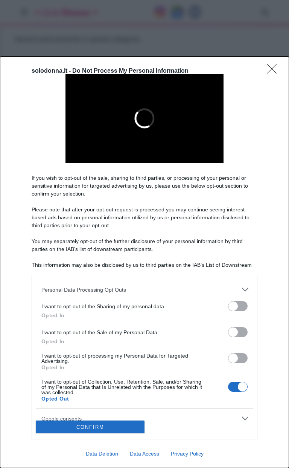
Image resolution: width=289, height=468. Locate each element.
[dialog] (144, 262)
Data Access (144, 454)
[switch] (238, 306)
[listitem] (144, 290)
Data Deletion (102, 454)
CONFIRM (90, 427)
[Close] (274, 71)
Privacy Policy (187, 454)
